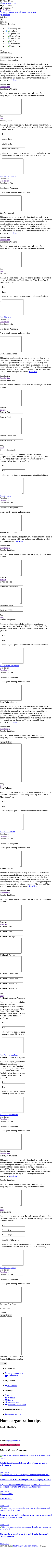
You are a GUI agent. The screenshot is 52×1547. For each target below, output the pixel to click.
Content (3, 1313)
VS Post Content (6, 868)
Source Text (6, 139)
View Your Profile (28, 12)
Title (3, 134)
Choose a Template (7, 24)
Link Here (13, 80)
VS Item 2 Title (6, 932)
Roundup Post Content (9, 60)
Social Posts (12, 1385)
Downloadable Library (17, 1404)
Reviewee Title (6, 582)
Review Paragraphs (8, 620)
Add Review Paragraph (9, 666)
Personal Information (15, 1414)
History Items (5, 1212)
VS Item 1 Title (6, 927)
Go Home (7, 10)
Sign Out (6, 15)
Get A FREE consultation (10, 1445)
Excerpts (3, 922)
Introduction (5, 84)
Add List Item (5, 317)
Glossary (10, 1400)
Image (2, 50)
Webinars (11, 1398)
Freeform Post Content (9, 1304)
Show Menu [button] (8, 1)
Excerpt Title (5, 412)
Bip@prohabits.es (13, 1440)
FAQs (9, 1395)
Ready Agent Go (33, 1546)
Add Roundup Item (8, 176)
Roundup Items (6, 120)
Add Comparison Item (9, 1055)
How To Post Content (8, 702)
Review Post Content (8, 532)
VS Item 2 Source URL (9, 988)
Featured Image (6, 53)
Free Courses (13, 1402)
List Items (4, 273)
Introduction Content (8, 89)
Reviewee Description (9, 587)
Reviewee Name (6, 605)
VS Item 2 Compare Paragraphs (12, 1057)
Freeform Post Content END (11, 1357)
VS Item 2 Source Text (9, 979)
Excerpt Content (6, 417)
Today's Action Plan (10, 12)
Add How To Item (7, 832)
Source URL (7, 144)
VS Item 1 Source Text (9, 974)
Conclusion (4, 178)
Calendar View (13, 1376)
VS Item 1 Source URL (9, 983)
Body (2, 116)
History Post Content (8, 1156)
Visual (3, 742)
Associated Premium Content (11, 1359)
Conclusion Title (6, 183)
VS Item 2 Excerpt (7, 955)
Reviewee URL (6, 610)
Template (3, 22)
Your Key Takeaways (10, 149)
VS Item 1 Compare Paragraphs (12, 998)
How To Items (5, 788)
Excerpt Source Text (8, 436)
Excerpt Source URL (8, 440)
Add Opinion (5, 496)
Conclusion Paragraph (9, 188)
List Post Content (7, 213)
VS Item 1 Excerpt (7, 936)
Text (3, 292)
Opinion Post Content (8, 354)
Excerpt (3, 408)
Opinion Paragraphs (8, 450)
